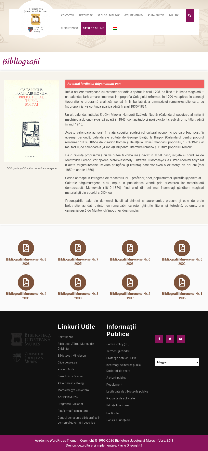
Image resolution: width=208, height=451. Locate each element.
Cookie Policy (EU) (117, 344)
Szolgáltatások (108, 15)
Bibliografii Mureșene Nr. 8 (26, 259)
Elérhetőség (69, 28)
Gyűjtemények (133, 15)
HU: (111, 28)
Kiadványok (156, 15)
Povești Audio (66, 369)
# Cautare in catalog (71, 383)
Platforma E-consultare (73, 410)
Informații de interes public (123, 365)
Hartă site (112, 413)
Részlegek (86, 15)
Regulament (114, 384)
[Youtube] (182, 339)
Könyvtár (67, 15)
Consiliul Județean (118, 420)
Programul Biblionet (70, 404)
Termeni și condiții (118, 351)
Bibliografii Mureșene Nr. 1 (182, 293)
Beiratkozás (65, 337)
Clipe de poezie (67, 362)
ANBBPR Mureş (68, 397)
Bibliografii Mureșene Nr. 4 (26, 293)
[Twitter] (171, 339)
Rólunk (174, 15)
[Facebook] (160, 339)
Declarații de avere (118, 370)
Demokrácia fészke (70, 376)
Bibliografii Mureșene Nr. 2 (130, 293)
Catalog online (93, 28)
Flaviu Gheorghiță (130, 445)
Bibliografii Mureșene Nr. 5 (182, 259)
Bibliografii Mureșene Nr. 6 (130, 259)
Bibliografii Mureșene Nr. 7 (78, 259)
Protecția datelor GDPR (121, 358)
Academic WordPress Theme (56, 440)
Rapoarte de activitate (120, 398)
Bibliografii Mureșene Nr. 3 (78, 293)
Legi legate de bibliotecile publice (127, 391)
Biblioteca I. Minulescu (72, 355)
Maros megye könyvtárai (73, 390)
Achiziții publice (116, 377)
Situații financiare (117, 405)
